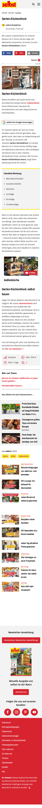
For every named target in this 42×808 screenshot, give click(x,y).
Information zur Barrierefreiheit (14, 740)
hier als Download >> (14, 349)
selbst (4, 13)
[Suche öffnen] (33, 4)
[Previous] (4, 77)
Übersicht (34, 60)
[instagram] (16, 712)
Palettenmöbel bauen (11, 386)
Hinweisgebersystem (10, 745)
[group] (21, 88)
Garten (11, 13)
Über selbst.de (7, 749)
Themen (5, 758)
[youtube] (34, 712)
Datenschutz (7, 731)
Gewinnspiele (7, 763)
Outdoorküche (33, 103)
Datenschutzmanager (10, 736)
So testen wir (7, 754)
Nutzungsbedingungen (10, 727)
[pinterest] (25, 712)
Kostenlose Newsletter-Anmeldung (21, 640)
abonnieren (21, 692)
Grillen (18, 13)
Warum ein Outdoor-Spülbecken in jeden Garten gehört (20, 379)
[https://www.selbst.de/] (9, 4)
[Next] (37, 77)
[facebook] (7, 712)
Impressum (6, 723)
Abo (3, 772)
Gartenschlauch (26, 303)
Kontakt (5, 767)
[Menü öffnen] (38, 4)
